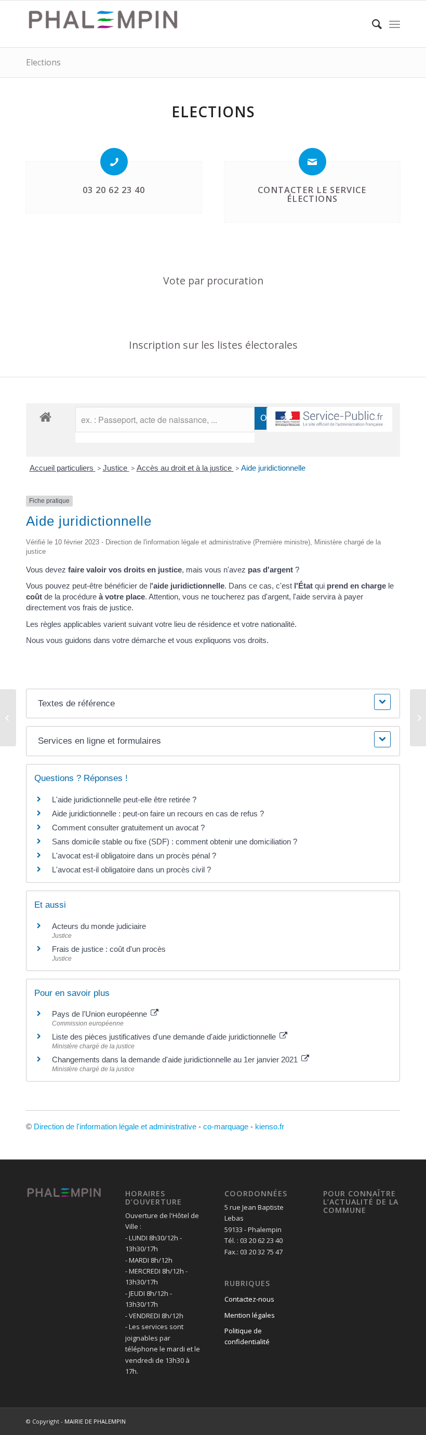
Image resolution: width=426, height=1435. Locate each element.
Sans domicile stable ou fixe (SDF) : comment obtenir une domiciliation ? (174, 841)
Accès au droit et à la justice (185, 467)
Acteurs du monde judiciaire (99, 926)
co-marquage (225, 1126)
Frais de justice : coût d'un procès (109, 949)
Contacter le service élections (312, 194)
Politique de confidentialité (247, 1336)
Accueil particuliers (63, 467)
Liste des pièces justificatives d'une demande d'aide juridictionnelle (165, 1036)
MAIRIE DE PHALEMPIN (95, 1421)
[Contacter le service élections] (312, 161)
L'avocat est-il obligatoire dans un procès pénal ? (134, 855)
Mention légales (249, 1315)
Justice (116, 467)
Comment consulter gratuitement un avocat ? (128, 827)
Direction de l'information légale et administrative (115, 1126)
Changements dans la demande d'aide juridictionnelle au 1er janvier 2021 (176, 1059)
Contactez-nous (249, 1299)
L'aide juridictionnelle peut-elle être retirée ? (124, 799)
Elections (43, 62)
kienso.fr (269, 1126)
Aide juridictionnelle (273, 467)
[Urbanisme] (8, 717)
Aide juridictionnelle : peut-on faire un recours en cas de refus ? (158, 813)
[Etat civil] (418, 717)
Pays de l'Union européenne (100, 1013)
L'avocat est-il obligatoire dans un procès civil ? (131, 869)
